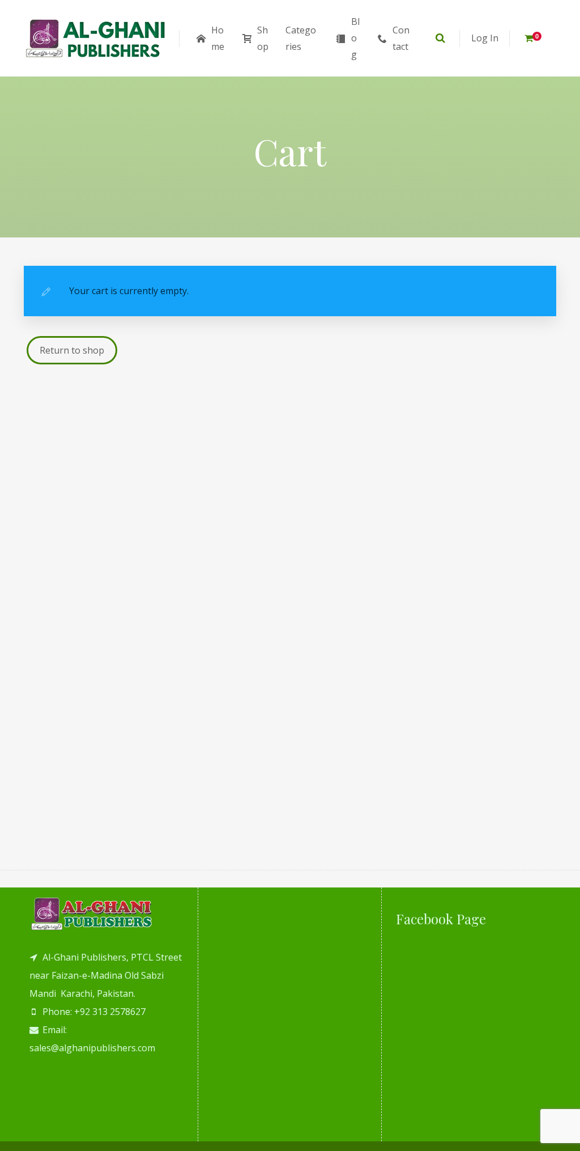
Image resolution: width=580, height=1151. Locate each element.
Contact (401, 38)
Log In (484, 38)
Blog (355, 38)
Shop (262, 38)
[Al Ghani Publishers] (96, 38)
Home (217, 38)
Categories (300, 38)
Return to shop (72, 350)
